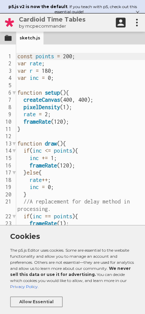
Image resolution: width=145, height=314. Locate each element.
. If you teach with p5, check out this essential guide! (72, 9)
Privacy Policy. (24, 286)
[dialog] (72, 269)
